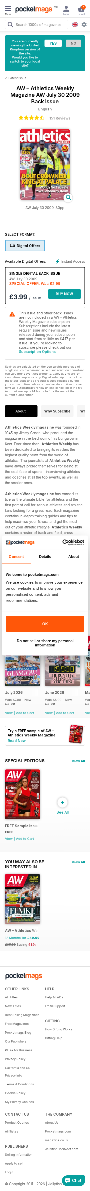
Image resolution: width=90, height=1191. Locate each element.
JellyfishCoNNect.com (61, 1149)
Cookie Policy (15, 1093)
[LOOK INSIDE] (45, 199)
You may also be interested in (24, 861)
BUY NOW (64, 294)
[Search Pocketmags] (10, 25)
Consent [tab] (16, 556)
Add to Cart (25, 713)
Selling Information (18, 1154)
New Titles (13, 1006)
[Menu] (8, 9)
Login (9, 1172)
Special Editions (24, 760)
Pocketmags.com (58, 1131)
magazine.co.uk (56, 1140)
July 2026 (14, 692)
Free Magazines (17, 1024)
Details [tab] (45, 556)
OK (45, 624)
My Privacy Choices (19, 1102)
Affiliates (11, 1131)
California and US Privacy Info (17, 1071)
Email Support (55, 1006)
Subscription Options (37, 351)
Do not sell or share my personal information (45, 643)
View (9, 713)
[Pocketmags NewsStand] (32, 10)
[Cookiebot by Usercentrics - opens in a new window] (63, 542)
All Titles (11, 997)
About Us (51, 1122)
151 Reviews (60, 118)
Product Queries (17, 1122)
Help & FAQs (54, 997)
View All (78, 761)
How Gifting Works (58, 1029)
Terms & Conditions (19, 1084)
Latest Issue (17, 78)
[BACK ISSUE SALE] (22, 684)
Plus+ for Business (18, 1050)
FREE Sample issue (21, 826)
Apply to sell (14, 1163)
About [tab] (73, 556)
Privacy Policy (15, 1059)
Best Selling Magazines (22, 1015)
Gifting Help (53, 1038)
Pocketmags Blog (18, 1032)
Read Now (17, 740)
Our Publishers (15, 1041)
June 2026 (54, 692)
